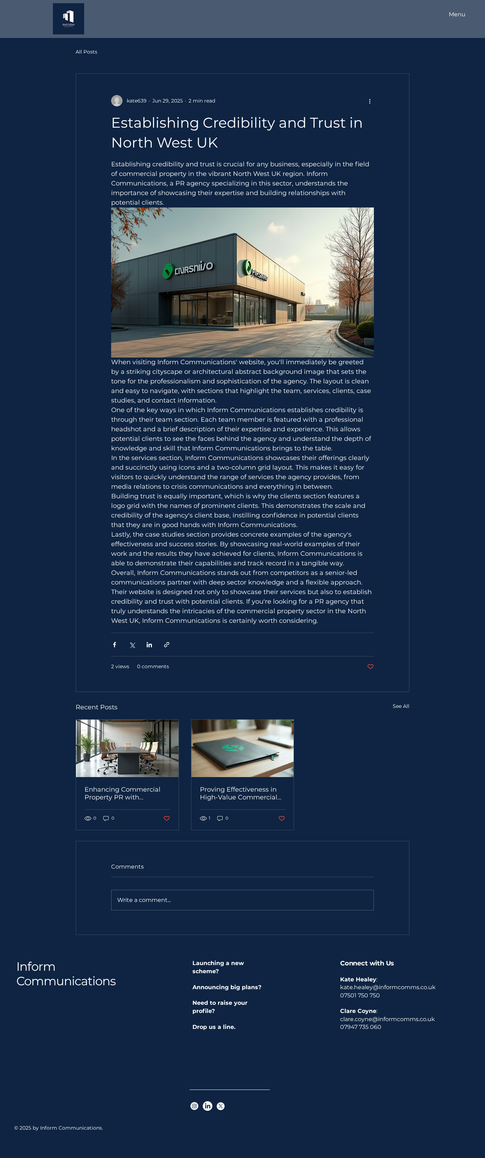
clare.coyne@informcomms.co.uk (387, 1019)
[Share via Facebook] (114, 644)
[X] (220, 1106)
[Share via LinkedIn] (149, 644)
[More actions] (369, 100)
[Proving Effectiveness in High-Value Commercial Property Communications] (242, 748)
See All (401, 706)
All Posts (86, 52)
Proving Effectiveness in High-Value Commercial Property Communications (242, 793)
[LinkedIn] (207, 1106)
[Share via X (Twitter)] (132, 644)
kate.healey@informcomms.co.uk (388, 987)
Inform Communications (66, 973)
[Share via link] (166, 644)
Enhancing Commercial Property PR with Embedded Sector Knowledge (122, 793)
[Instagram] (194, 1106)
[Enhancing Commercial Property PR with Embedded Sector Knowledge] (127, 748)
